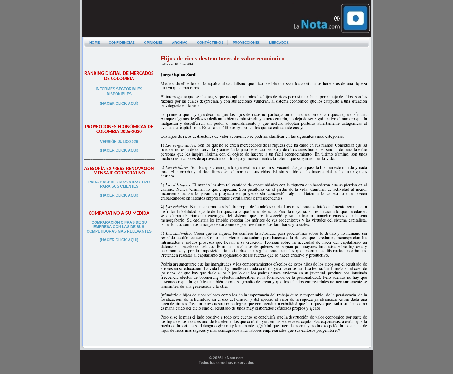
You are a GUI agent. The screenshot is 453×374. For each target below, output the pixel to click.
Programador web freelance (226, 371)
